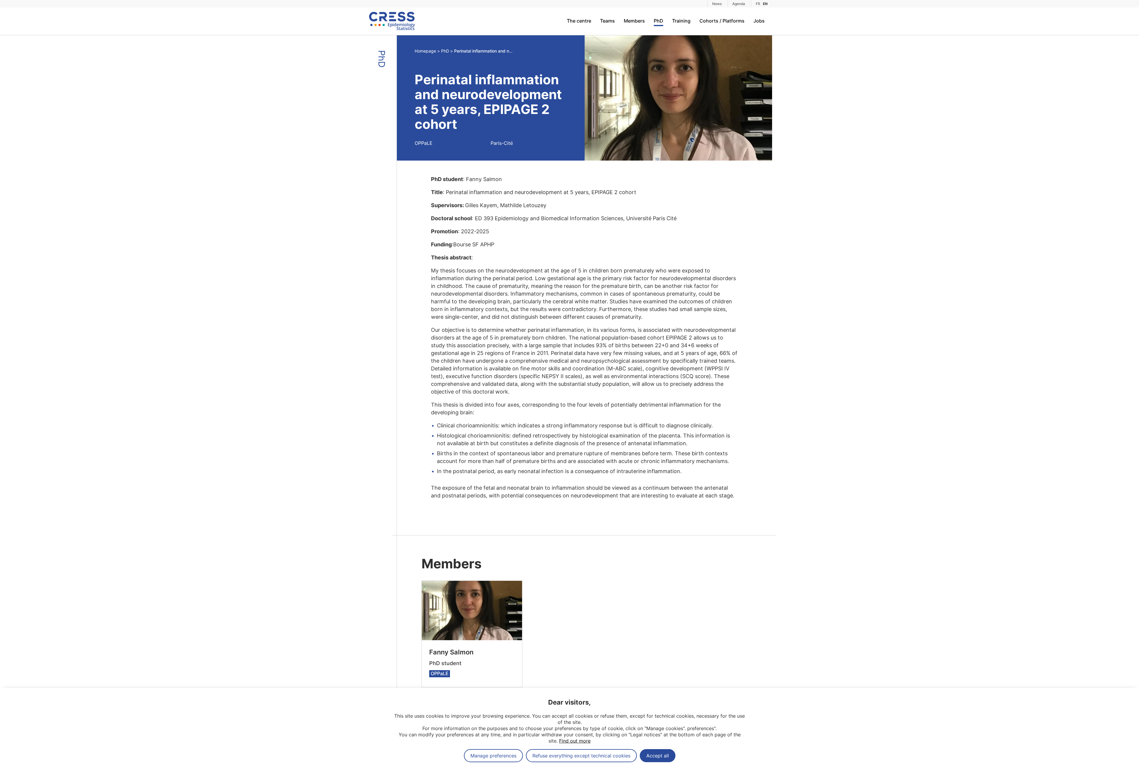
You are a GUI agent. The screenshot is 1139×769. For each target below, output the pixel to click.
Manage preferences (493, 756)
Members (634, 21)
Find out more (575, 741)
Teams (607, 21)
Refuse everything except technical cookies (581, 756)
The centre (579, 21)
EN (765, 3)
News (717, 3)
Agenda (738, 3)
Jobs (759, 21)
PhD (658, 21)
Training (681, 21)
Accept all (657, 756)
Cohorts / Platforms (722, 21)
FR (758, 3)
